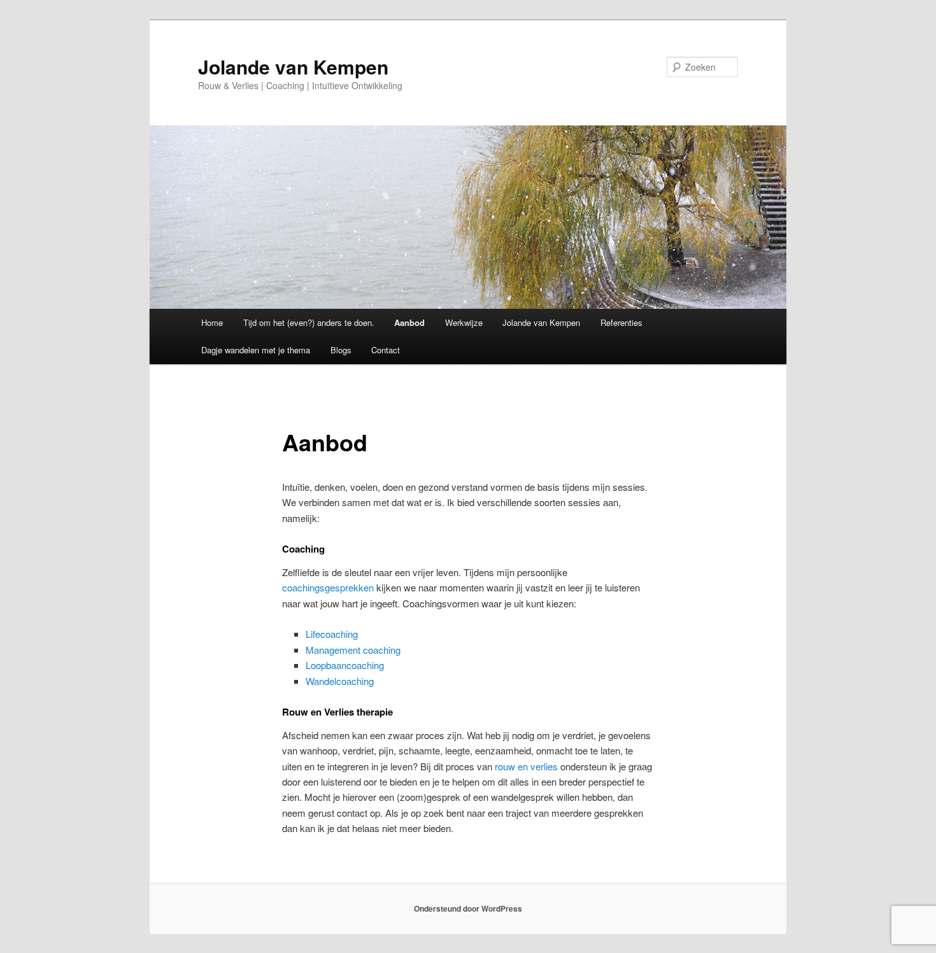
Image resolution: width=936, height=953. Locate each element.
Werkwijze (464, 322)
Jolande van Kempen (293, 66)
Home (212, 322)
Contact (385, 350)
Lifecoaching (332, 633)
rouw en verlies (526, 766)
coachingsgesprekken (328, 587)
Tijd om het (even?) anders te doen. (308, 322)
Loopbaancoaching (345, 665)
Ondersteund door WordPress (468, 908)
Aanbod (409, 322)
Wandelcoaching (340, 681)
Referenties (621, 322)
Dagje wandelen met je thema (255, 350)
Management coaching (353, 649)
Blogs (340, 350)
